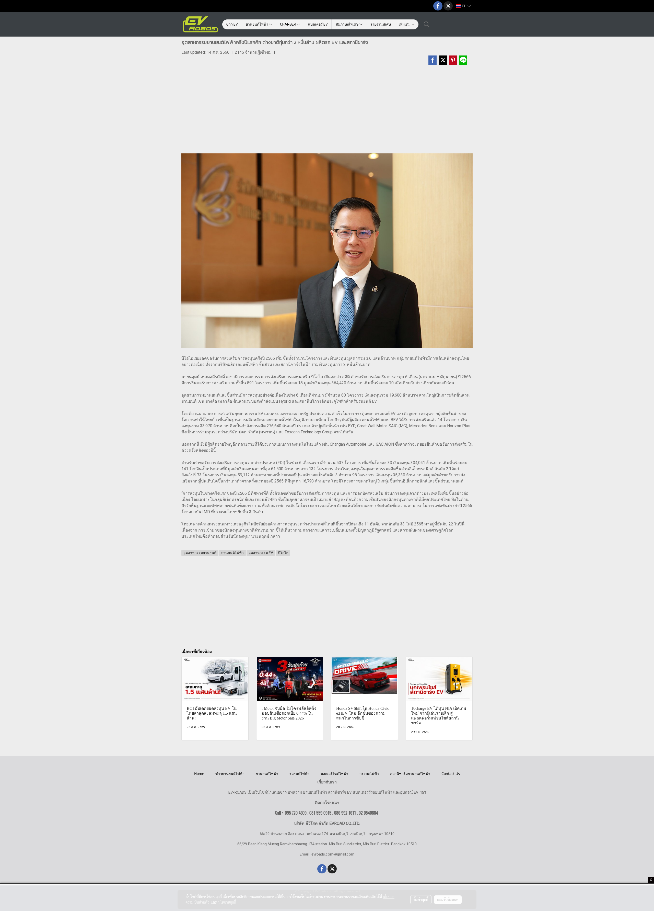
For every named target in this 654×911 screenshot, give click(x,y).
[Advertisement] (327, 111)
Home (199, 773)
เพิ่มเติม (405, 24)
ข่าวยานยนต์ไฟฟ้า (229, 773)
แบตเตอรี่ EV (318, 24)
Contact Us (450, 773)
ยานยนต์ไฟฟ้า (257, 24)
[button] (426, 24)
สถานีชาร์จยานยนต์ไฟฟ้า (410, 773)
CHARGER (288, 24)
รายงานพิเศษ (380, 24)
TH (464, 6)
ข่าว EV (232, 24)
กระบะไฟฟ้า (369, 773)
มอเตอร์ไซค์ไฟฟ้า (334, 773)
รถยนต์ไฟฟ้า (299, 773)
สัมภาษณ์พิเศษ (347, 24)
